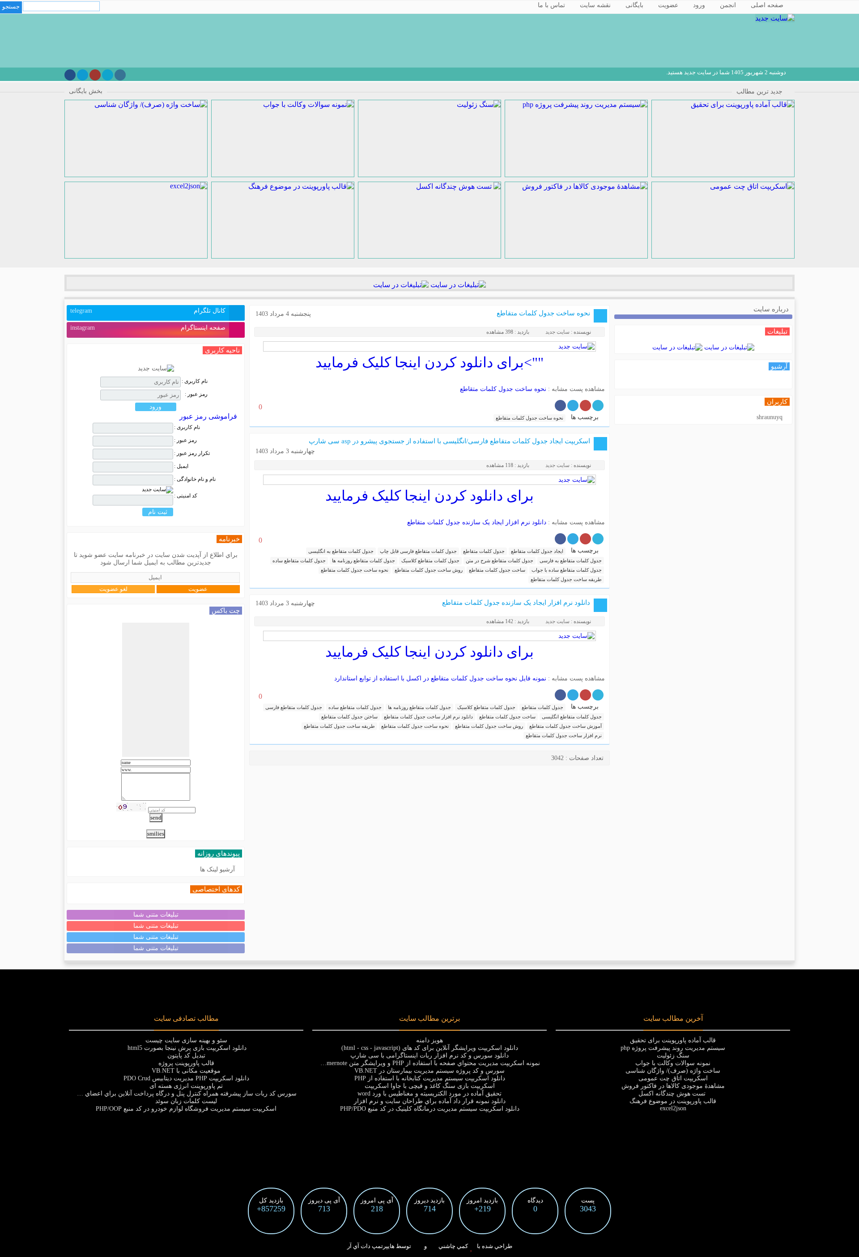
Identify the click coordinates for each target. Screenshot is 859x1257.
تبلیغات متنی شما (156, 914)
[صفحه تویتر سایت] (107, 75)
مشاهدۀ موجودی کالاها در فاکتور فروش (673, 1086)
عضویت (668, 5)
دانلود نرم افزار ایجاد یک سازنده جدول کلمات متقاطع (476, 522)
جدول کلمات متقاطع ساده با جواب (567, 570)
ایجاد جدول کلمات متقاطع (537, 551)
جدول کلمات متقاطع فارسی (293, 707)
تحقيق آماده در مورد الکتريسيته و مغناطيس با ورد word (429, 1093)
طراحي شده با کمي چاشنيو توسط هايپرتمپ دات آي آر (429, 1246)
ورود (699, 5)
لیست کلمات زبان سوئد (186, 1101)
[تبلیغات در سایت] (457, 285)
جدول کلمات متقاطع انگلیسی (572, 716)
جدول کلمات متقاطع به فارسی (571, 560)
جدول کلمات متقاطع (484, 551)
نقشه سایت (595, 5)
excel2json (673, 1108)
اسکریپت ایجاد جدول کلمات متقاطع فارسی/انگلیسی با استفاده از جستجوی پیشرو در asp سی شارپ (449, 441)
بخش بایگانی (85, 91)
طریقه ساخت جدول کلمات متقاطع (566, 579)
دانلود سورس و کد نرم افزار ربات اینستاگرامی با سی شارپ (429, 1055)
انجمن (728, 5)
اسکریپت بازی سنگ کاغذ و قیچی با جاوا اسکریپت (430, 1086)
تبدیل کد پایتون (186, 1055)
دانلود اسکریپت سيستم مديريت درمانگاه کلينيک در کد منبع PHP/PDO (429, 1108)
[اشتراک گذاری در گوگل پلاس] (585, 405)
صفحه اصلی (767, 5)
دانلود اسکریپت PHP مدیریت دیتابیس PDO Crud (186, 1078)
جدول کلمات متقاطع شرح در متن (499, 560)
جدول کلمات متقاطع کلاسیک (430, 560)
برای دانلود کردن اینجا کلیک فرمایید (429, 496)
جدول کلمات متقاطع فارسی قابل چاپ (418, 551)
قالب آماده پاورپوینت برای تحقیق (673, 1040)
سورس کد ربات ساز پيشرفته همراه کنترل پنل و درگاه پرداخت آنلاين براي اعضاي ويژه (184, 1093)
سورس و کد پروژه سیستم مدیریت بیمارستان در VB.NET (429, 1070)
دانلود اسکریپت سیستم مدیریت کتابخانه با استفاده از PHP (429, 1078)
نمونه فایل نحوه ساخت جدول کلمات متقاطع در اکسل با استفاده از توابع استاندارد (440, 678)
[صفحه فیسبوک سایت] (70, 75)
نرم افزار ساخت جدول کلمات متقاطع (564, 735)
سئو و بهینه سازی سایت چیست (186, 1040)
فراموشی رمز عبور (208, 416)
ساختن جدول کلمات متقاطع (349, 716)
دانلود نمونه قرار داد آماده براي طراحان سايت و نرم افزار (430, 1101)
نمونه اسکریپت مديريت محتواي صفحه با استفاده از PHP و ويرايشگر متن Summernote (427, 1063)
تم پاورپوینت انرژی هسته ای (186, 1086)
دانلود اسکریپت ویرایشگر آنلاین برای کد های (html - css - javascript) (429, 1048)
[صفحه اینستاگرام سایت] (120, 75)
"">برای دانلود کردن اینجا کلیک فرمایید (429, 362)
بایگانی (634, 5)
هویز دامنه (429, 1040)
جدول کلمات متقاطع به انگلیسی (341, 551)
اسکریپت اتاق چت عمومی (673, 1078)
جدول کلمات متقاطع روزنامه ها (363, 560)
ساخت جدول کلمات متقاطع (497, 570)
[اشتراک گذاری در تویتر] (598, 405)
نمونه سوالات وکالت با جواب (672, 1063)
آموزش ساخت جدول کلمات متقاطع (565, 726)
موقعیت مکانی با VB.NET (186, 1070)
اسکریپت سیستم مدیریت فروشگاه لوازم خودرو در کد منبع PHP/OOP (186, 1108)
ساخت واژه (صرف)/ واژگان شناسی (672, 1070)
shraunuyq (769, 417)
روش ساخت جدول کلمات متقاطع (429, 570)
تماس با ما (551, 5)
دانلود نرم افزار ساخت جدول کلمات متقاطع (428, 716)
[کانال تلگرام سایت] (82, 75)
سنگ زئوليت (673, 1055)
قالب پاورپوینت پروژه (186, 1063)
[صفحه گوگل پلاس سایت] (95, 75)
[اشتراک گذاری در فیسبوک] (560, 405)
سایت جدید (557, 332)
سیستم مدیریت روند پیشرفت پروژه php (673, 1048)
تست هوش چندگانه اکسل (672, 1093)
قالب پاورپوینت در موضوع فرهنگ (672, 1101)
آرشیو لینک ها (217, 869)
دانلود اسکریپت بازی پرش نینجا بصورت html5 (186, 1048)
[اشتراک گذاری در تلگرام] (572, 405)
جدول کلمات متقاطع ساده (299, 560)
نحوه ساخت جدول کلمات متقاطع (543, 313)
